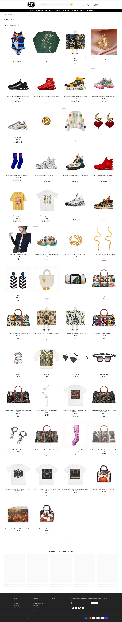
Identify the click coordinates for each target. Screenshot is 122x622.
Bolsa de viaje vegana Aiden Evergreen (75, 294)
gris (106, 181)
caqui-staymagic (13, 221)
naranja (47, 259)
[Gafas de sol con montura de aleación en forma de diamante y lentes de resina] (75, 358)
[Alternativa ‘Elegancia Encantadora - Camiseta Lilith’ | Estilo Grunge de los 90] (18, 474)
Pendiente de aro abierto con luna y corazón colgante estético (104, 136)
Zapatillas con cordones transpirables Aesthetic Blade (18, 96)
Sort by (6, 25)
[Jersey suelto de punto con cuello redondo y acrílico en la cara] (46, 42)
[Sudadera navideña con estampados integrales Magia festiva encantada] (46, 358)
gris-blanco (48, 103)
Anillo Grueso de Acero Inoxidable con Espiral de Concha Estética (47, 136)
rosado (103, 101)
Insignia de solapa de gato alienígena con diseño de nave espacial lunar (18, 373)
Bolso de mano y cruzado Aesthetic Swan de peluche (46, 294)
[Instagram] (72, 608)
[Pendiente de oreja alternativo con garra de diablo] (46, 395)
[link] (14, 584)
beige (44, 181)
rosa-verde (20, 180)
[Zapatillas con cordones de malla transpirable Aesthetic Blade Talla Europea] (46, 81)
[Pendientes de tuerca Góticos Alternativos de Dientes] (18, 434)
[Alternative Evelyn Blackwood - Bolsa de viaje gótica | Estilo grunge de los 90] (104, 395)
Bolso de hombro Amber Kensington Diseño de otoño (104, 489)
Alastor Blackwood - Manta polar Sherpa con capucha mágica (75, 333)
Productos (10, 14)
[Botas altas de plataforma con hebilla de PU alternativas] (75, 434)
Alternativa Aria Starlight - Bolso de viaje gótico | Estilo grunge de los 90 (18, 411)
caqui (44, 221)
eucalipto (77, 416)
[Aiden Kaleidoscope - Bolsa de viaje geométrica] (104, 279)
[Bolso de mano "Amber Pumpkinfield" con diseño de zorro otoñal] (18, 513)
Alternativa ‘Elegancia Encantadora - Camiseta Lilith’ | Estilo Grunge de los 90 (18, 490)
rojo (20, 62)
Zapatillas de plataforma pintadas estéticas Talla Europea (75, 215)
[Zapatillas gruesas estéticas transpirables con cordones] (75, 81)
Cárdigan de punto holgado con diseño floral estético (75, 136)
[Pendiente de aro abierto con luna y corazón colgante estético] (104, 121)
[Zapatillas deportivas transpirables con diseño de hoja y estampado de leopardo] (46, 160)
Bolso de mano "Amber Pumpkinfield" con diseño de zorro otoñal (18, 528)
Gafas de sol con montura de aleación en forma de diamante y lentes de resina (75, 373)
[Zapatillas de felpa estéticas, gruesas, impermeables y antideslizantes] (18, 121)
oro (74, 259)
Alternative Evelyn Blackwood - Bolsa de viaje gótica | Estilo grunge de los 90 (104, 411)
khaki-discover (42, 221)
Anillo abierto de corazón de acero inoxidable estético (75, 254)
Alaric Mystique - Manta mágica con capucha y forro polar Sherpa (47, 334)
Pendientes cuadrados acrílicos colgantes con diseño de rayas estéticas (18, 294)
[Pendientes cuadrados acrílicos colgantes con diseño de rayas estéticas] (18, 279)
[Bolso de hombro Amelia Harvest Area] (46, 513)
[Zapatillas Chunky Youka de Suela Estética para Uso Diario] (46, 239)
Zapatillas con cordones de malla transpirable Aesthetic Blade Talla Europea (47, 97)
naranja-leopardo (103, 220)
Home (5, 14)
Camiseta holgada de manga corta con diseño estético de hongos (47, 215)
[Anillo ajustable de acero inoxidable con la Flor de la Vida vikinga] (104, 42)
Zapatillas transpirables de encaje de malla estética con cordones (103, 176)
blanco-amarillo (14, 180)
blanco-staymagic (16, 221)
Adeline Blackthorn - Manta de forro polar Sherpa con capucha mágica (75, 57)
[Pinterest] (76, 608)
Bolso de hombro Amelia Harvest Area (46, 528)
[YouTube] (83, 608)
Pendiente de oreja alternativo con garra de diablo (47, 410)
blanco (20, 101)
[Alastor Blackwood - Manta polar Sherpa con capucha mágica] (75, 318)
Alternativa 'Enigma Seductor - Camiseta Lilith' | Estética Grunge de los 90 (75, 490)
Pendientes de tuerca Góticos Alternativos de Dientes (18, 449)
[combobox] (55, 4)
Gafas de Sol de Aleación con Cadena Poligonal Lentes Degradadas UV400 (104, 373)
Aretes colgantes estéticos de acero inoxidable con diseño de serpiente (104, 255)
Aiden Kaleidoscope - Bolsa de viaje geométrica (104, 294)
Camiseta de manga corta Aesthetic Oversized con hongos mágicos (18, 215)
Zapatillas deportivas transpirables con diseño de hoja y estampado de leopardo (46, 176)
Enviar (94, 603)
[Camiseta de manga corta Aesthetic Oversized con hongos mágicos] (18, 200)
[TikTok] (79, 608)
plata (76, 259)
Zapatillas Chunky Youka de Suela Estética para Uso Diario (46, 254)
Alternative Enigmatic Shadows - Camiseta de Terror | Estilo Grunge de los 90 (75, 411)
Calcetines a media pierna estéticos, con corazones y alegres (18, 175)
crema (75, 63)
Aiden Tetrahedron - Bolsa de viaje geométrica (18, 333)
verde (18, 62)
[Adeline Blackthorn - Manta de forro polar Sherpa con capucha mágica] (75, 42)
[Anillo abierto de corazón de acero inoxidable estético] (75, 239)
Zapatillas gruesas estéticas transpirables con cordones (75, 96)
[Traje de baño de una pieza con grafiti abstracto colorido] (18, 42)
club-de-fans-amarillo (20, 221)
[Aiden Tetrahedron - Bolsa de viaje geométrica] (18, 318)
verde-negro (16, 180)
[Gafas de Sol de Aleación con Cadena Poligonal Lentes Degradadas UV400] (104, 358)
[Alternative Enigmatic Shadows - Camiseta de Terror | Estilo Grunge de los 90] (75, 395)
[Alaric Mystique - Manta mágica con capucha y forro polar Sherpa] (46, 318)
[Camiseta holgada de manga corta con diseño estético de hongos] (46, 200)
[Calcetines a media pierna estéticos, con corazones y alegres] (18, 160)
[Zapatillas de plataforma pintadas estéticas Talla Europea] (75, 200)
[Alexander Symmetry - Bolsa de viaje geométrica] (104, 318)
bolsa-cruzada (48, 299)
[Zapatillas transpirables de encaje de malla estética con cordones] (104, 160)
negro (16, 101)
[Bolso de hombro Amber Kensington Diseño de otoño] (104, 474)
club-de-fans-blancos (18, 221)
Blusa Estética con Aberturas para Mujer (18, 254)
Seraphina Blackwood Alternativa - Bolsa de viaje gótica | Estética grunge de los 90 (104, 450)
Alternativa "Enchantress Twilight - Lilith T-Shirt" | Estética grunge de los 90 (47, 490)
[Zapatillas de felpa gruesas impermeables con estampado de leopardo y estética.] (75, 160)
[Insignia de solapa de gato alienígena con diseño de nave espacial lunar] (18, 358)
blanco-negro (17, 142)
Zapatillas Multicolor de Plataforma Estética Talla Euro (104, 215)
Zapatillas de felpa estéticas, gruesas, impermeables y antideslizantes (18, 136)
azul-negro (75, 220)
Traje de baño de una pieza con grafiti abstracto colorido (18, 57)
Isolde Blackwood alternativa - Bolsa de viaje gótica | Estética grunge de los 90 (46, 450)
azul (16, 62)
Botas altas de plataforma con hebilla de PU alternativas (75, 449)
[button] (13, 25)
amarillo (72, 101)
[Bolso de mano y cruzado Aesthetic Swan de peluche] (46, 279)
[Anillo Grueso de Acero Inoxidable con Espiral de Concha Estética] (46, 121)
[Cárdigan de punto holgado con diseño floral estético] (75, 121)
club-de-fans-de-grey (49, 221)
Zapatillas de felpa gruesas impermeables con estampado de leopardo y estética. (75, 176)
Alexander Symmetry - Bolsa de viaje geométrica (104, 333)
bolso (46, 299)
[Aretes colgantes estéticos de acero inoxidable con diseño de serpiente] (104, 239)
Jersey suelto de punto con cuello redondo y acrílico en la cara (47, 57)
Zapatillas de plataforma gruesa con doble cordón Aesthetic (104, 96)
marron (104, 299)
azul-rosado (18, 180)
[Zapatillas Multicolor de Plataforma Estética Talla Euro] (104, 200)
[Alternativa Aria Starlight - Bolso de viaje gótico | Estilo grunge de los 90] (18, 395)
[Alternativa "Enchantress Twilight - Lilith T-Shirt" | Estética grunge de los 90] (46, 474)
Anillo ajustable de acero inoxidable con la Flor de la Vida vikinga (104, 57)
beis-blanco (15, 142)
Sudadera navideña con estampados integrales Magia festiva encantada (47, 373)
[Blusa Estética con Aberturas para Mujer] (18, 239)
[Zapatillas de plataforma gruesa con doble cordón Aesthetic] (104, 81)
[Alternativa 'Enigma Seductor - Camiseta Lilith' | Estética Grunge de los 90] (75, 474)
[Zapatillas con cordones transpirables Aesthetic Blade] (18, 81)
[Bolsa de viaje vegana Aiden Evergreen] (75, 279)
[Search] (56, 4)
